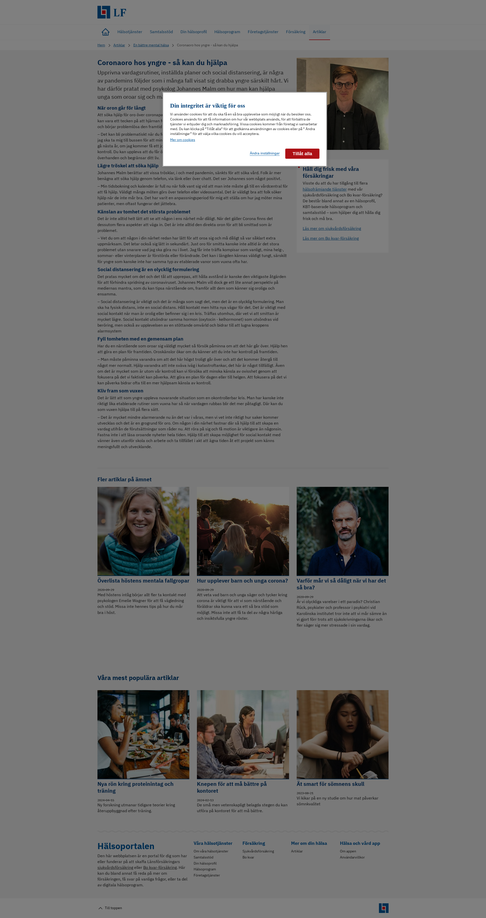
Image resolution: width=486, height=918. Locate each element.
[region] (245, 129)
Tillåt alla (302, 153)
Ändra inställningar (265, 153)
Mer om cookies (182, 139)
